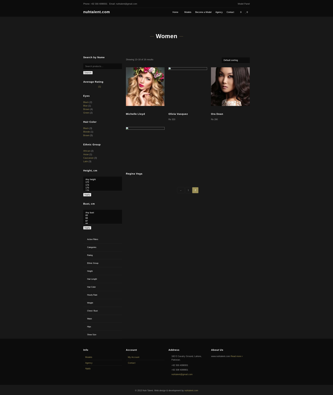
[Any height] (102, 179)
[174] (102, 185)
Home (175, 12)
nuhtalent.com (96, 12)
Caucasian (88, 158)
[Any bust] (102, 212)
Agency (219, 12)
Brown (86, 109)
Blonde (86, 132)
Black (86, 102)
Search (88, 72)
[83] (102, 215)
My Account (133, 357)
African (86, 151)
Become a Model (203, 12)
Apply (87, 194)
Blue (85, 106)
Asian (86, 154)
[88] (102, 223)
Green (86, 113)
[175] (102, 188)
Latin (85, 161)
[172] (102, 182)
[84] (102, 218)
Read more (236, 356)
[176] (102, 190)
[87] (102, 221)
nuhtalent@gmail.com (126, 4)
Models (187, 12)
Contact (230, 12)
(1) (92, 86)
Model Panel (244, 4)
